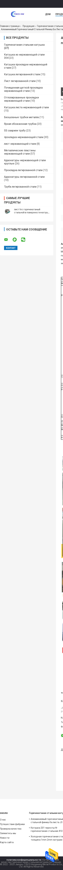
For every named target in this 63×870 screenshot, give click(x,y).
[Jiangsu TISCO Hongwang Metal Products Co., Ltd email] (8, 240)
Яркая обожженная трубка (20, 123)
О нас (3, 819)
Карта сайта (7, 842)
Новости (4, 838)
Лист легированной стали (20, 81)
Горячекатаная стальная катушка (24, 44)
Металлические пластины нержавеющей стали (20, 152)
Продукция (28, 26)
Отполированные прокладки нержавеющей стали (21, 99)
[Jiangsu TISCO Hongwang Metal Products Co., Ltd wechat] (25, 240)
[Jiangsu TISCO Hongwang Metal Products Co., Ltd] (18, 14)
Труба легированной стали (20, 186)
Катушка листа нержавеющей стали (26, 107)
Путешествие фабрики (12, 824)
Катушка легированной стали (22, 74)
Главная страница (10, 26)
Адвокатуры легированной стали (24, 176)
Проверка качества (10, 828)
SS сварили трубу (15, 130)
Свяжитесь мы (8, 833)
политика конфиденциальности (23, 860)
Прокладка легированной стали (23, 170)
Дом (48, 14)
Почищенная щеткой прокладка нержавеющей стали (23, 89)
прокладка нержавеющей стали (23, 137)
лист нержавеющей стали (20, 143)
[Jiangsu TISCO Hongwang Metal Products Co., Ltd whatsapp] (17, 240)
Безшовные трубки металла (21, 117)
